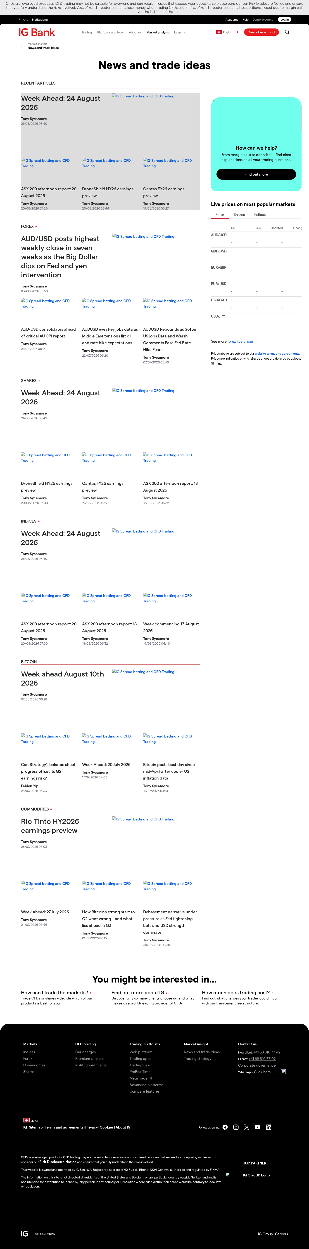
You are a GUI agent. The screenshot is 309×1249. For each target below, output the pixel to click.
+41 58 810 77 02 (262, 1058)
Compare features (144, 1091)
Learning (180, 32)
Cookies (107, 1127)
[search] (287, 32)
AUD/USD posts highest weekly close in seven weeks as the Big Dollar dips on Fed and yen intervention (60, 256)
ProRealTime (140, 1071)
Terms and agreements (64, 1127)
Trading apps (140, 1058)
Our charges (85, 1052)
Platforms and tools (110, 32)
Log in (284, 19)
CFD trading (85, 1044)
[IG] (37, 32)
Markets (30, 1044)
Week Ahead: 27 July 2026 (45, 911)
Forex (27, 226)
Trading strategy (197, 1058)
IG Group (265, 1234)
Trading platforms (145, 1044)
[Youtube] (257, 1127)
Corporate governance (257, 1065)
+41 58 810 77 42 (266, 1052)
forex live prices (241, 341)
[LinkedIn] (268, 1127)
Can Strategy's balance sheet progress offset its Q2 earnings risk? (48, 771)
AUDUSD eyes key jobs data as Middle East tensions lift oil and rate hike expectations (110, 336)
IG (25, 1127)
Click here (262, 1072)
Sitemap (36, 1127)
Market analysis (158, 32)
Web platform (141, 1052)
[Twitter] (247, 1127)
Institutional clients (91, 1065)
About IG (123, 1127)
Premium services (89, 1058)
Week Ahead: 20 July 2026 (106, 764)
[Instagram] (236, 1127)
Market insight (196, 1044)
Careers (281, 1234)
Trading (87, 32)
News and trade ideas (202, 1052)
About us (135, 32)
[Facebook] (225, 1127)
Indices (28, 520)
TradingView (140, 1065)
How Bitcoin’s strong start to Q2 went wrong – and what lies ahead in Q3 (108, 918)
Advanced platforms (146, 1084)
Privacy (91, 1127)
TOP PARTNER (254, 1163)
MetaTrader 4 (141, 1078)
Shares (29, 380)
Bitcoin (29, 661)
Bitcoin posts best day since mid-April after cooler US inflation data (169, 771)
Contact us (247, 1044)
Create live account (261, 32)
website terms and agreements (277, 353)
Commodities (35, 808)
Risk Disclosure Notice (57, 1161)
